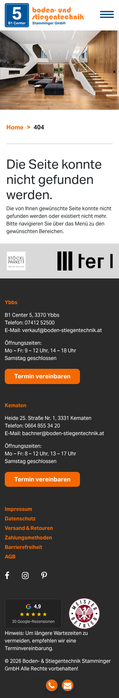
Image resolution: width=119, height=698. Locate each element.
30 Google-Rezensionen (33, 621)
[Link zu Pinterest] (44, 576)
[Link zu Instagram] (25, 576)
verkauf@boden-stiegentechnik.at (62, 330)
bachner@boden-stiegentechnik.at (63, 433)
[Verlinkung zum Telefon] (51, 685)
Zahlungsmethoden (28, 537)
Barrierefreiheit (23, 547)
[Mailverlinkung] (67, 685)
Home (14, 127)
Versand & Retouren (29, 528)
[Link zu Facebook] (7, 576)
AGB (10, 556)
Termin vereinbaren (42, 376)
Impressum (18, 509)
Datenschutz (20, 518)
